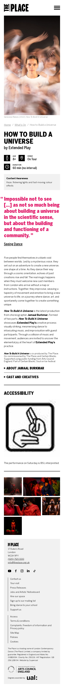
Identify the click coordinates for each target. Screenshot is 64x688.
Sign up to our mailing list (23, 601)
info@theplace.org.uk (19, 562)
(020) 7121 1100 (16, 559)
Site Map (14, 633)
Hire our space (17, 596)
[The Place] (16, 8)
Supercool (33, 660)
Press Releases (18, 587)
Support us (15, 609)
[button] (13, 486)
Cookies (14, 641)
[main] (32, 275)
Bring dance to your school (23, 605)
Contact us (15, 579)
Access (14, 616)
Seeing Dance (13, 244)
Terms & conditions (20, 621)
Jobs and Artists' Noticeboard (25, 592)
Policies (14, 637)
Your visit (14, 583)
